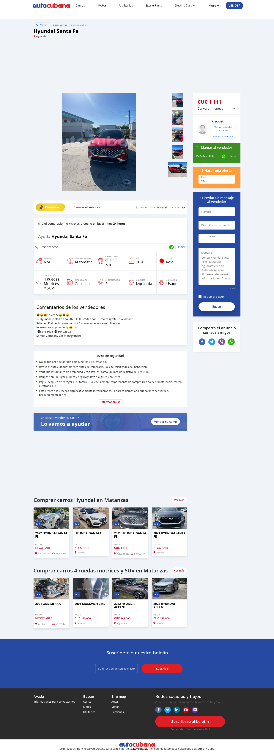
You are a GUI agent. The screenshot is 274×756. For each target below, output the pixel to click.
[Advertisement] (85, 67)
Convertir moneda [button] (210, 108)
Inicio (55, 24)
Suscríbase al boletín (190, 721)
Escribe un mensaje (222, 136)
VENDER (234, 6)
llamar (181, 247)
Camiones (117, 712)
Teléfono (213, 236)
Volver (43, 24)
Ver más (179, 500)
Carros (80, 5)
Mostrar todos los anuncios (223, 128)
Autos (115, 701)
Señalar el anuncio (87, 207)
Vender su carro (165, 422)
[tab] (217, 108)
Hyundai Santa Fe (77, 24)
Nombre (206, 212)
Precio (204, 177)
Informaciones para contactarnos (54, 701)
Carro (63, 24)
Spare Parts (154, 5)
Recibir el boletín (214, 296)
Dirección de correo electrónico (219, 225)
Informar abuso (110, 402)
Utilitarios (126, 5)
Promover (52, 207)
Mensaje (206, 252)
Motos (102, 5)
